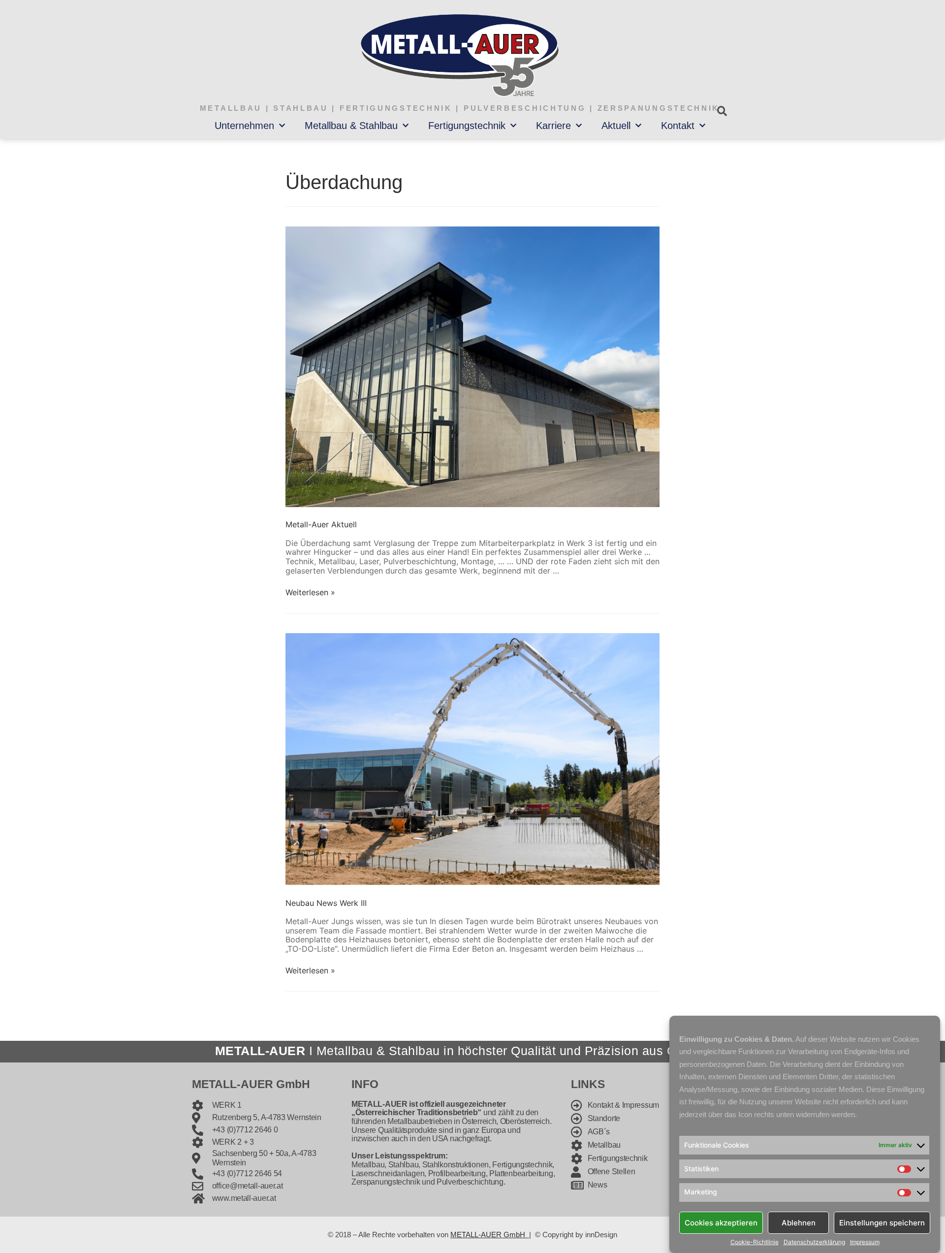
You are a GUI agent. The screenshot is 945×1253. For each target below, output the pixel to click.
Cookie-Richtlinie (754, 1242)
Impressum (865, 1242)
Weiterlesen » (310, 592)
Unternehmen (244, 125)
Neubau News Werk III (326, 903)
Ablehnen (799, 1222)
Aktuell (615, 125)
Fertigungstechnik (466, 125)
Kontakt (677, 125)
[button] (722, 111)
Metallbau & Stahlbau (351, 125)
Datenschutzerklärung (814, 1242)
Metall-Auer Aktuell (321, 524)
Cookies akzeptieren (721, 1222)
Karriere (553, 125)
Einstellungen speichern (882, 1222)
